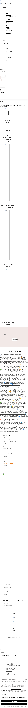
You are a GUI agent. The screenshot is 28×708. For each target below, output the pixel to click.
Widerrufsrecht (6, 461)
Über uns (4, 41)
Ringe (7, 25)
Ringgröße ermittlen (7, 587)
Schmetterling (9, 51)
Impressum (5, 456)
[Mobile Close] (0, 650)
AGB (4, 458)
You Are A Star (7, 61)
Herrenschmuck (9, 21)
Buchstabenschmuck (11, 16)
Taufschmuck (9, 30)
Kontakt (5, 443)
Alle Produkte (8, 12)
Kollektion (5, 43)
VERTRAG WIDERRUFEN (8, 463)
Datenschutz (6, 460)
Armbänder (8, 15)
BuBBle (7, 48)
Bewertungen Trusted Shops (9, 441)
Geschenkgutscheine (7, 591)
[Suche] (0, 76)
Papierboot (8, 50)
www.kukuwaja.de (7, 448)
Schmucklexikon (6, 592)
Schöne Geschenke (8, 27)
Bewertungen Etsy (7, 439)
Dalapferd (8, 57)
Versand (5, 594)
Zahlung (5, 465)
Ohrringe (8, 22)
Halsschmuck (9, 19)
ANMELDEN (14, 339)
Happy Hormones (8, 55)
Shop (4, 7)
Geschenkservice (7, 589)
